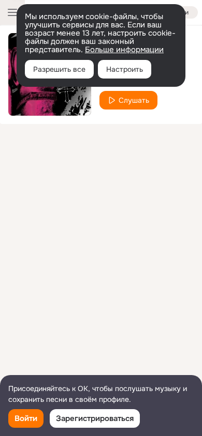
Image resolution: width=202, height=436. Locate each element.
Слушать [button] (134, 100)
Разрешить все (59, 69)
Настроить (124, 69)
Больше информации (124, 49)
